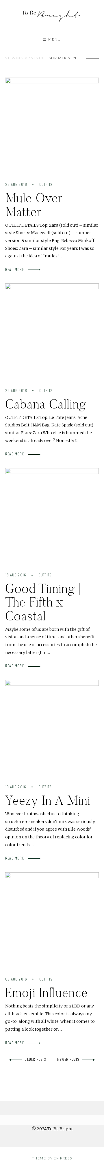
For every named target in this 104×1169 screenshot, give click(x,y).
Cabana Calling (45, 404)
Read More (15, 269)
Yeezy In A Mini (47, 800)
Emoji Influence (46, 992)
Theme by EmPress (52, 1158)
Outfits (45, 184)
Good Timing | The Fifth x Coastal (43, 602)
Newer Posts (68, 1059)
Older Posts (35, 1059)
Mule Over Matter (33, 205)
